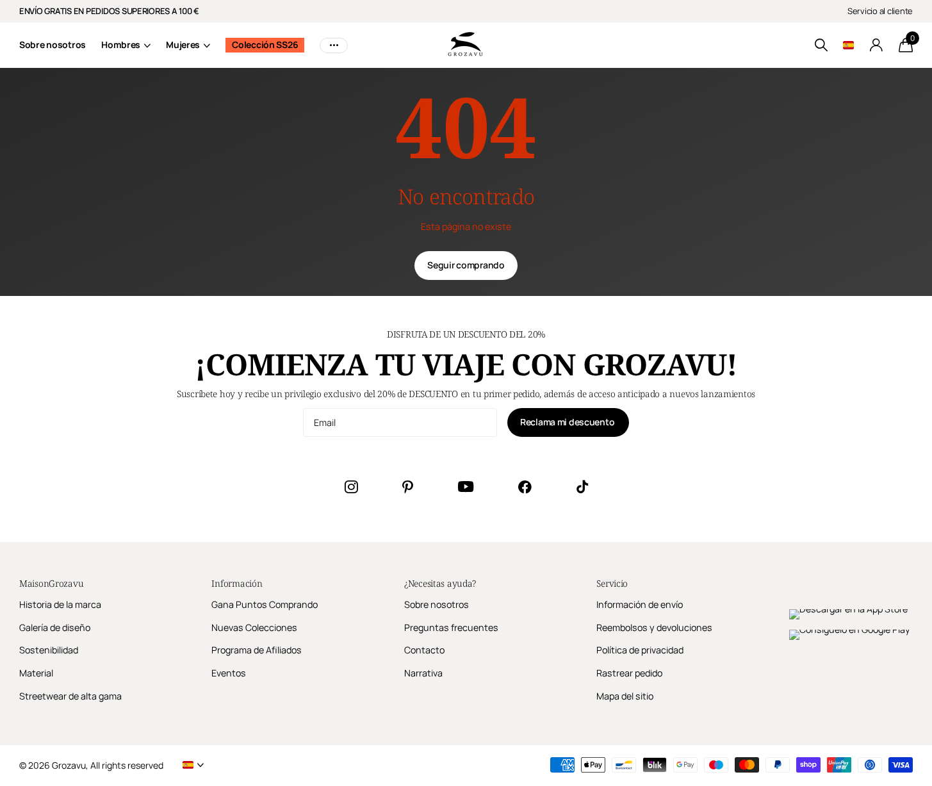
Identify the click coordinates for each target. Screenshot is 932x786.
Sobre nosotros (52, 44)
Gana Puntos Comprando (264, 604)
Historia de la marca (60, 604)
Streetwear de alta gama (70, 696)
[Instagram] (351, 486)
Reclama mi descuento (568, 422)
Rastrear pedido (629, 673)
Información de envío (639, 604)
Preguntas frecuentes (451, 627)
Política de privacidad (639, 650)
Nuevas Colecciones (254, 627)
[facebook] (525, 486)
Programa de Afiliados (256, 650)
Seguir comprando (466, 265)
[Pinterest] (407, 486)
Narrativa (423, 673)
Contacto (424, 650)
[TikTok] (582, 486)
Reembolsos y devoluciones (654, 627)
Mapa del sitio (624, 696)
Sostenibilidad (48, 650)
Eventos (228, 673)
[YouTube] (465, 486)
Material (36, 673)
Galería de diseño (54, 627)
